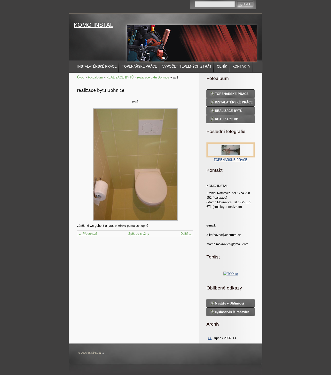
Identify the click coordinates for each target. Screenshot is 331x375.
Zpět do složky (138, 233)
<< (210, 338)
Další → (186, 233)
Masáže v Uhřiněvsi (229, 303)
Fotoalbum (95, 77)
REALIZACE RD (226, 119)
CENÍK (222, 66)
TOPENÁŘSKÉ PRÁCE (139, 66)
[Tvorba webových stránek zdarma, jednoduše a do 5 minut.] (103, 353)
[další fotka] (185, 164)
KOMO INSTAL (93, 25)
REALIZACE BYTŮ (120, 77)
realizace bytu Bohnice (153, 77)
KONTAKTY (241, 66)
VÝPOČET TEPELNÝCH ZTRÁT (187, 66)
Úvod (80, 77)
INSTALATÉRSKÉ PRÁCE (97, 66)
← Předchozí (88, 233)
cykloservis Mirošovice (232, 312)
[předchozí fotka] (84, 164)
